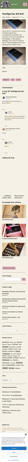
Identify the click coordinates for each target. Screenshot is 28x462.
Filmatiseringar (12, 346)
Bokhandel (4, 344)
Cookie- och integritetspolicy (13, 460)
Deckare (9, 344)
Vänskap (17, 368)
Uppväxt (18, 365)
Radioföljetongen (22, 357)
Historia (10, 349)
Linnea (10, 112)
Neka (14, 452)
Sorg (11, 360)
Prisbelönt (16, 357)
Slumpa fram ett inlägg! (8, 268)
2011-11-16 (8, 98)
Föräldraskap (5, 349)
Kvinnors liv (11, 351)
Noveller (4, 355)
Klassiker (4, 351)
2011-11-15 (8, 130)
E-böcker (15, 344)
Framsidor (18, 346)
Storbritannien (6, 362)
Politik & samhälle (7, 357)
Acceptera (14, 448)
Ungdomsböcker (10, 365)
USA (22, 365)
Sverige (19, 362)
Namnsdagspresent (7, 219)
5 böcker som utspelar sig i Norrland (12, 311)
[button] (26, 434)
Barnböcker (5, 342)
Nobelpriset (6, 79)
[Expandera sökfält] (25, 4)
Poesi (12, 79)
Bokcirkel (19, 342)
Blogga (15, 342)
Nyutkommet (9, 355)
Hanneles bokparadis (11, 96)
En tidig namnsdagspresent (9, 238)
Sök (24, 279)
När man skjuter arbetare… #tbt (11, 317)
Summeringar (12, 362)
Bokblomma (14, 4)
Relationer (6, 360)
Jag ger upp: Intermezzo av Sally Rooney (13, 306)
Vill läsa (18, 79)
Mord (15, 353)
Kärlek (18, 351)
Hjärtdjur (7, 39)
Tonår (3, 365)
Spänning (15, 360)
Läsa (12, 353)
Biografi (11, 342)
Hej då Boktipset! (16, 392)
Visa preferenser (14, 456)
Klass (19, 349)
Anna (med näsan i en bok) (13, 128)
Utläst (5, 368)
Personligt (15, 355)
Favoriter (5, 347)
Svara (3, 109)
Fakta (20, 344)
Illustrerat (16, 349)
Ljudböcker (6, 353)
